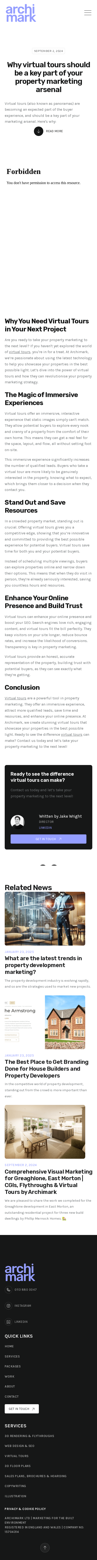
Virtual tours (15, 698)
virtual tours (19, 352)
